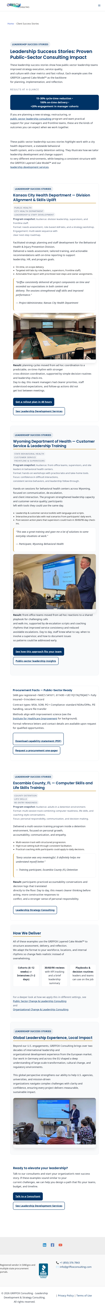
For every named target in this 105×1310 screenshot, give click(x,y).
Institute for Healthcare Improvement (35, 718)
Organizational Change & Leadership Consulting (40, 1009)
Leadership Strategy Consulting (35, 910)
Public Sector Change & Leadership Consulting (39, 1001)
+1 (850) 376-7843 (70, 1262)
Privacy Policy (66, 1295)
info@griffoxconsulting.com (76, 1266)
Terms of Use (84, 1295)
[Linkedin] (45, 1245)
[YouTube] (60, 1245)
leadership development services (29, 167)
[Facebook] (52, 1245)
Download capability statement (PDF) (38, 741)
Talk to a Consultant (27, 1196)
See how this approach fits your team (39, 651)
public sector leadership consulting (30, 118)
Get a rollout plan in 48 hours (34, 401)
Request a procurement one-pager (36, 750)
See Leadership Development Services (39, 411)
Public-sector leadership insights (36, 661)
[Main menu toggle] (99, 5)
